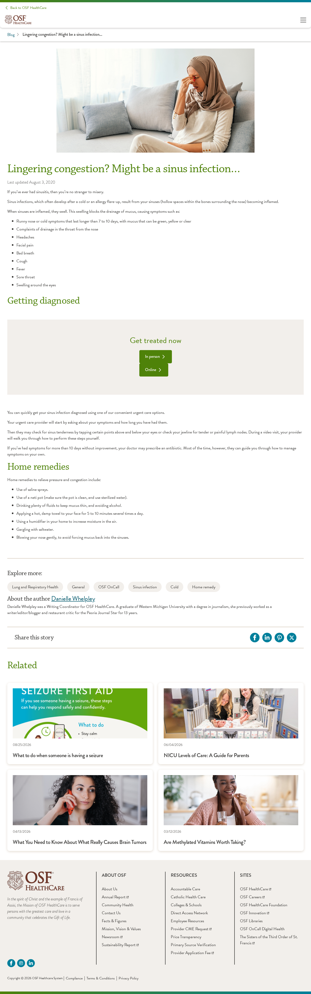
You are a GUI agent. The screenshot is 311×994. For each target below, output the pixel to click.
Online (150, 370)
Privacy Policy (128, 978)
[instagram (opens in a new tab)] (21, 963)
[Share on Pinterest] (279, 637)
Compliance (74, 978)
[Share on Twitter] (291, 637)
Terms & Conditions (101, 978)
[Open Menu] (303, 20)
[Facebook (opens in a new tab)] (11, 963)
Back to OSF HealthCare (28, 8)
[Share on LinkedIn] (267, 637)
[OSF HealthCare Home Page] (18, 19)
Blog (11, 34)
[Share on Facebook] (255, 637)
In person (152, 356)
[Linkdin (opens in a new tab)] (31, 963)
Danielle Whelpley (73, 598)
